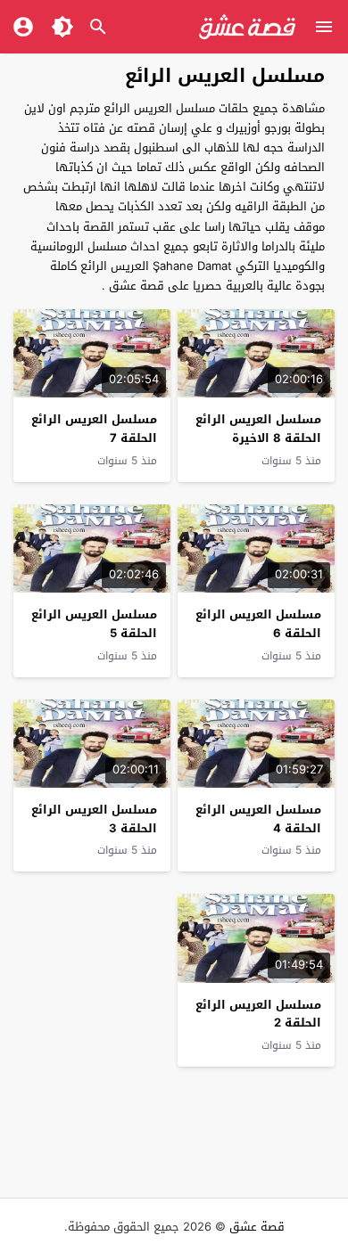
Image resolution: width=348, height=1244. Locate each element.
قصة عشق (257, 1226)
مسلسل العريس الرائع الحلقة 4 (258, 818)
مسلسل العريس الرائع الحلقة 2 (258, 1014)
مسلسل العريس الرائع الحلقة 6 (258, 623)
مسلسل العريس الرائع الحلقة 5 (94, 623)
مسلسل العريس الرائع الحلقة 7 (94, 428)
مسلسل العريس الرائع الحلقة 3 (94, 818)
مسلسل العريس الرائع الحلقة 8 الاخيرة (258, 428)
